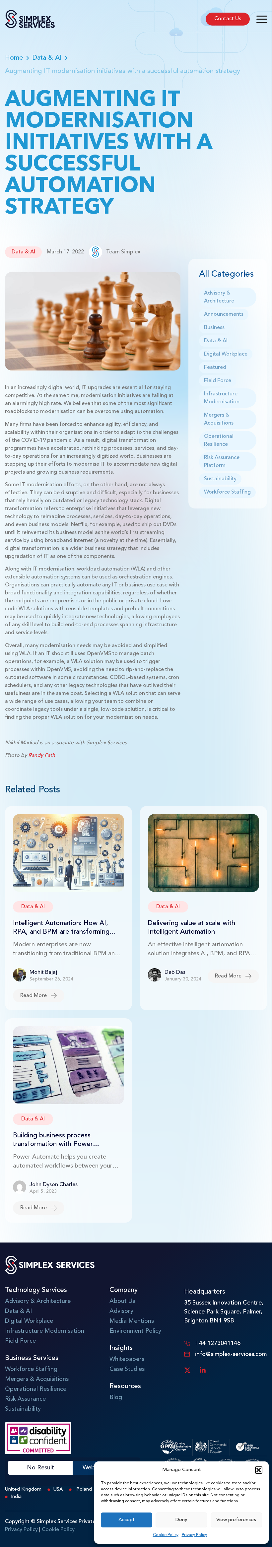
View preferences (236, 1519)
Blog (115, 1397)
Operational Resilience (219, 440)
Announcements (223, 314)
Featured (215, 367)
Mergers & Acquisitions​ (37, 1379)
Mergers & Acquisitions (219, 419)
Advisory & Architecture (219, 297)
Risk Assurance (25, 1399)
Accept (126, 1519)
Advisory (121, 1311)
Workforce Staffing (227, 492)
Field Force (217, 380)
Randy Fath (41, 755)
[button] (258, 1470)
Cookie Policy (165, 1535)
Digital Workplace (225, 354)
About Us (122, 1301)
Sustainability (220, 479)
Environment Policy (135, 1331)
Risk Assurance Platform (221, 461)
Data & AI (47, 58)
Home (14, 58)
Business (214, 327)
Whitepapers (126, 1359)
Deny (181, 1519)
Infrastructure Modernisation (221, 398)
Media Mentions (131, 1321)
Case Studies (127, 1369)
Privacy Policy (194, 1535)
